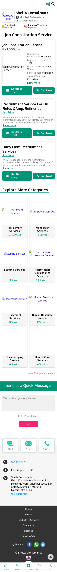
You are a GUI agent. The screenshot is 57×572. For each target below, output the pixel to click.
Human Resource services (42, 316)
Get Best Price (16, 90)
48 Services (42, 234)
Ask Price (8, 112)
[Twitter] (43, 544)
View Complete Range (41, 373)
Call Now (46, 90)
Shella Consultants (32, 12)
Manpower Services (42, 229)
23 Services (42, 280)
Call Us (47, 449)
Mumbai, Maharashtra (31, 17)
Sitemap (28, 530)
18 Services (14, 322)
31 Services (14, 280)
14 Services (14, 364)
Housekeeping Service (14, 359)
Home (28, 509)
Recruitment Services (14, 229)
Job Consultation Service (22, 45)
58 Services (14, 234)
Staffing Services (14, 269)
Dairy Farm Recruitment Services (22, 149)
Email (28, 449)
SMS (10, 449)
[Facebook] (29, 544)
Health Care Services (42, 359)
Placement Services (14, 316)
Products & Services (28, 519)
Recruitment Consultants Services (42, 273)
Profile (28, 514)
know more (33, 83)
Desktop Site (29, 536)
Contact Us (28, 525)
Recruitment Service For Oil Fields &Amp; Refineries (25, 106)
